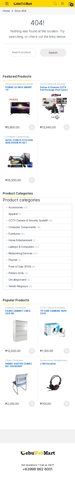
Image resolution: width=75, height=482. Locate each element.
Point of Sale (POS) (20, 266)
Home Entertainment (15, 84)
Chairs (8, 360)
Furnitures (14, 233)
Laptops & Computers (21, 246)
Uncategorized (17, 279)
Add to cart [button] (32, 127)
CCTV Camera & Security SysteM (28, 220)
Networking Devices (20, 253)
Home (6, 10)
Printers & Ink (16, 273)
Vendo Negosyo (18, 286)
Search (55, 3)
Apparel (13, 213)
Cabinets (9, 307)
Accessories (16, 207)
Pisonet (13, 259)
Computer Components (17, 136)
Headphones (60, 360)
